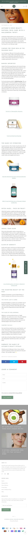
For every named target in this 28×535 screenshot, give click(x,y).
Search (3, 481)
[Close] (25, 262)
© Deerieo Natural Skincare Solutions (14, 519)
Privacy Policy (4, 487)
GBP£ (13, 516)
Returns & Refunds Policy (6, 489)
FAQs (3, 491)
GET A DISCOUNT (26, 268)
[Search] (24, 6)
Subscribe (6, 509)
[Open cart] (26, 6)
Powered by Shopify (14, 521)
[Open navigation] (1, 6)
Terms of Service (5, 485)
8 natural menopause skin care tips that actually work (12, 452)
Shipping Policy (5, 483)
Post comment (7, 397)
